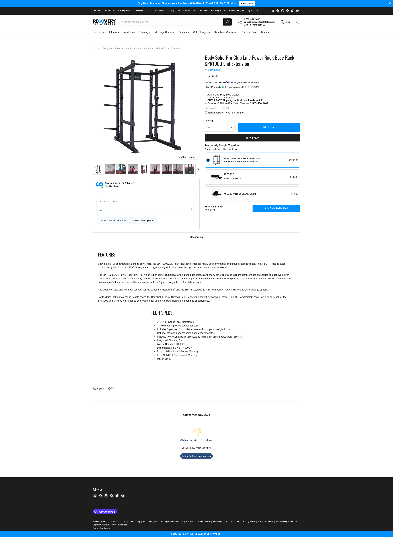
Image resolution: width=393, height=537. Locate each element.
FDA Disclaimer (232, 521)
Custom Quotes (190, 11)
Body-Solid (214, 69)
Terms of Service (265, 521)
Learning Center (173, 11)
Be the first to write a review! (197, 456)
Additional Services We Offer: (218, 108)
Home (96, 48)
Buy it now (252, 137)
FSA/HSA (204, 11)
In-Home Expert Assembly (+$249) (226, 112)
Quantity (209, 120)
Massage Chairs (164, 32)
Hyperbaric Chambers (225, 32)
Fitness (113, 32)
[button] (196, 534)
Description (196, 237)
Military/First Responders (172, 521)
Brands (265, 32)
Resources (217, 521)
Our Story (97, 11)
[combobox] (171, 22)
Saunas (183, 32)
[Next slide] (197, 169)
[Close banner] (389, 3)
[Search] (227, 22)
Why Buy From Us (125, 11)
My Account (252, 11)
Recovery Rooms (218, 11)
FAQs (148, 11)
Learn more (253, 87)
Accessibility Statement (286, 521)
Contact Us (159, 11)
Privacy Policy (249, 521)
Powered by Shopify (101, 528)
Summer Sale (249, 32)
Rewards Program (236, 11)
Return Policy (204, 521)
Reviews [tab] (98, 388)
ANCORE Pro (230, 174)
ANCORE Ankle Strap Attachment (240, 194)
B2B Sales (190, 521)
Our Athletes (109, 11)
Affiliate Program (150, 521)
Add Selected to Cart (276, 208)
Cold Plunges (200, 32)
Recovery (98, 32)
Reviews (139, 11)
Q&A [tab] (111, 388)
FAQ (126, 521)
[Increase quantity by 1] (231, 127)
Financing (135, 521)
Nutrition (128, 32)
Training (144, 32)
